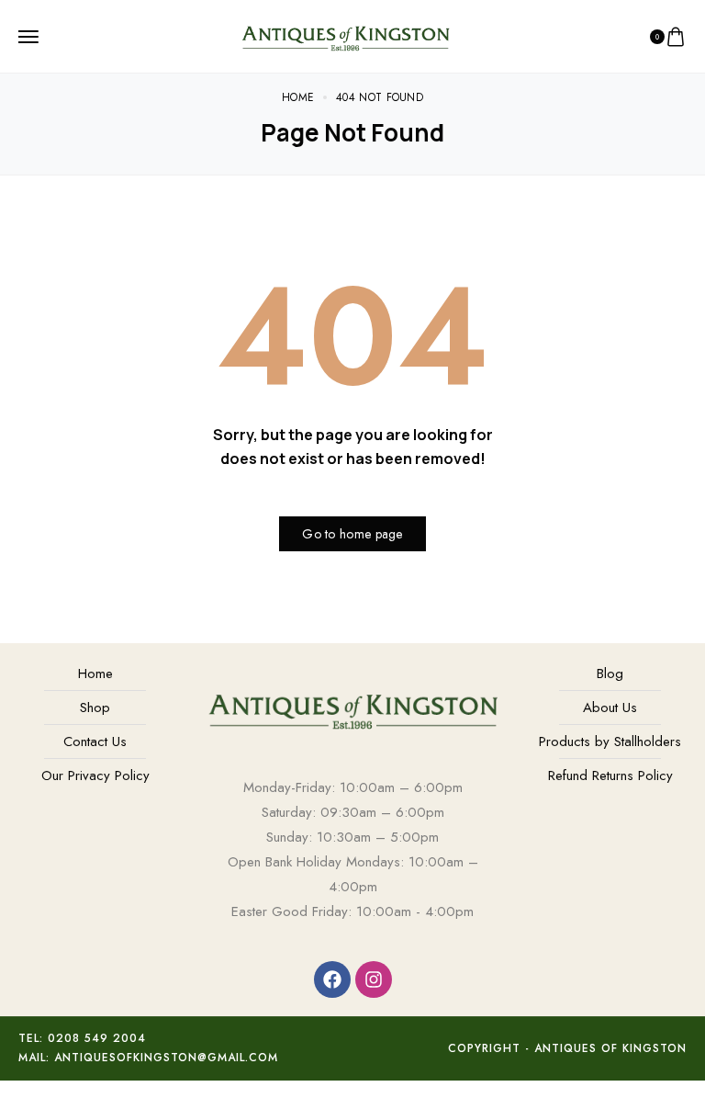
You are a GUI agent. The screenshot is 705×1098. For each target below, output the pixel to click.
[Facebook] (332, 979)
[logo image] (345, 35)
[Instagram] (373, 979)
